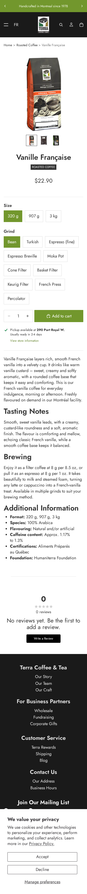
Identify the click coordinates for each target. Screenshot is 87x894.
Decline (42, 869)
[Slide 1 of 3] (31, 140)
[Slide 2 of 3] (44, 140)
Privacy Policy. (41, 844)
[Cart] (81, 25)
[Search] (61, 25)
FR (16, 25)
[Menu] (4, 25)
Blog (44, 761)
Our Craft (43, 690)
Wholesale (43, 711)
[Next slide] (82, 6)
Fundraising (43, 717)
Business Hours (43, 788)
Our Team (43, 683)
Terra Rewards (44, 747)
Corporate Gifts (43, 724)
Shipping (44, 754)
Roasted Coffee (27, 45)
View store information (24, 340)
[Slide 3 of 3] (56, 140)
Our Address (43, 781)
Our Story (43, 677)
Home (8, 45)
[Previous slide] (5, 6)
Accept (42, 857)
